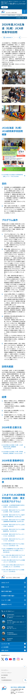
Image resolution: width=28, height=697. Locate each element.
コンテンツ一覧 (5, 644)
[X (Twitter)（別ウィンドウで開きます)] (2, 659)
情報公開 (3, 677)
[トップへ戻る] (24, 666)
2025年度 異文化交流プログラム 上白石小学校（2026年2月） (14, 525)
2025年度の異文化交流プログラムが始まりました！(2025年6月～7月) (13, 544)
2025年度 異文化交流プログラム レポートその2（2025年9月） (14, 540)
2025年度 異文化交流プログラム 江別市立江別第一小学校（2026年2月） (14, 511)
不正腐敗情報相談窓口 (6, 680)
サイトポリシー (5, 670)
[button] (8, 37)
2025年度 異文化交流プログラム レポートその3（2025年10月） (14, 535)
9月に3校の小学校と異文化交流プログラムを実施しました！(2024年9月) (13, 565)
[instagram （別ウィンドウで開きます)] (18, 659)
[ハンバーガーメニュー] (24, 11)
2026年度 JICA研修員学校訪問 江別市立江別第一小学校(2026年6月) (14, 506)
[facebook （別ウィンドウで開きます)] (6, 659)
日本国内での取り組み (7, 596)
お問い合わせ (4, 650)
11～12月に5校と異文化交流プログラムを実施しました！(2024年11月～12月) (14, 556)
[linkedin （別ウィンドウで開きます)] (14, 659)
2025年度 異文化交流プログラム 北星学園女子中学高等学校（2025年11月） (14, 515)
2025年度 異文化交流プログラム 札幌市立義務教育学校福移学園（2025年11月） (14, 520)
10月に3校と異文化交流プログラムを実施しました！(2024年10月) (14, 561)
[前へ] (24, 15)
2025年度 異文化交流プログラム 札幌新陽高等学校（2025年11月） (14, 530)
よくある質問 (4, 647)
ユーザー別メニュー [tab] (9, 611)
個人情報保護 (4, 675)
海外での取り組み (6, 591)
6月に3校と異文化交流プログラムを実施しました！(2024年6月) (13, 570)
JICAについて (5, 583)
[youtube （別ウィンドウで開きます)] (10, 659)
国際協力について (6, 604)
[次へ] (26, 15)
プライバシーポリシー (22, 3)
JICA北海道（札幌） (20, 17)
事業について (5, 587)
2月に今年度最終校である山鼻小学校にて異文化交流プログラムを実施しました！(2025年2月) (14, 550)
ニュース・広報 (5, 600)
